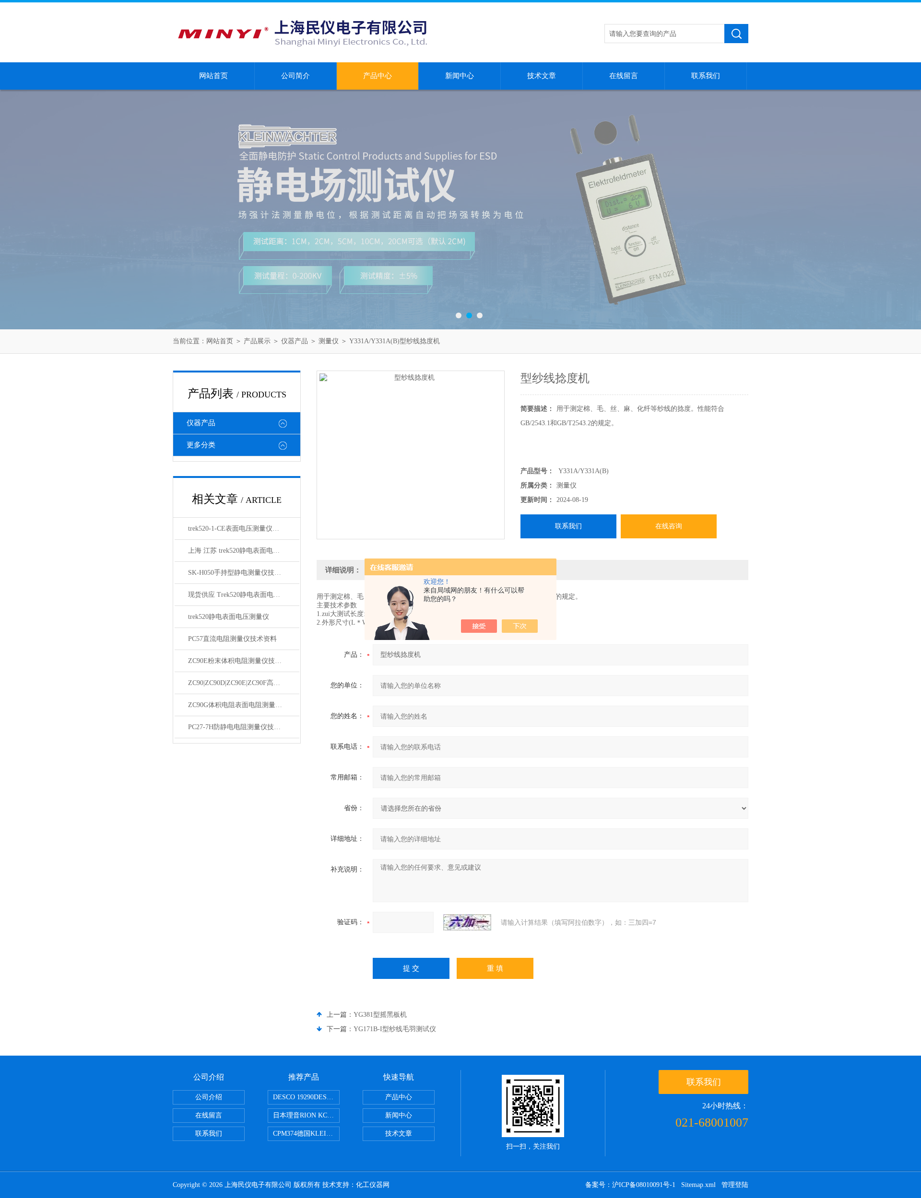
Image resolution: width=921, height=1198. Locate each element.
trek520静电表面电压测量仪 (228, 616)
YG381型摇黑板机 (380, 1014)
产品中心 (377, 76)
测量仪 (329, 341)
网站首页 (213, 76)
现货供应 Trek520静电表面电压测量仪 (243, 594)
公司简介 (295, 76)
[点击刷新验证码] (467, 922)
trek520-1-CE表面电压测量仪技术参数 (243, 528)
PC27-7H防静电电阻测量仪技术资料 (241, 727)
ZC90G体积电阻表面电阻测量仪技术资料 (243, 705)
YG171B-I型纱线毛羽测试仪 (395, 1029)
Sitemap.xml (698, 1184)
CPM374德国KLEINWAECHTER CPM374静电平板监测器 (306, 1133)
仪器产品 (294, 341)
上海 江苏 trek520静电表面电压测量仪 (243, 550)
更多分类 (201, 445)
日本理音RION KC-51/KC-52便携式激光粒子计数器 (306, 1115)
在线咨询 (668, 526)
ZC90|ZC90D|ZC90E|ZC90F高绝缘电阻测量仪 (243, 682)
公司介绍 (208, 1097)
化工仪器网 (373, 1184)
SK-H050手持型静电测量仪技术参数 (241, 572)
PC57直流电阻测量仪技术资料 (232, 638)
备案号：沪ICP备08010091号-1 (630, 1184)
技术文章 (541, 76)
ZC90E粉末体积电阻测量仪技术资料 (241, 660)
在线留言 (623, 76)
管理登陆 (734, 1184)
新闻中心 (459, 76)
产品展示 (257, 341)
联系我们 (705, 76)
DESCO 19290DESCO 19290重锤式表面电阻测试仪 (306, 1097)
